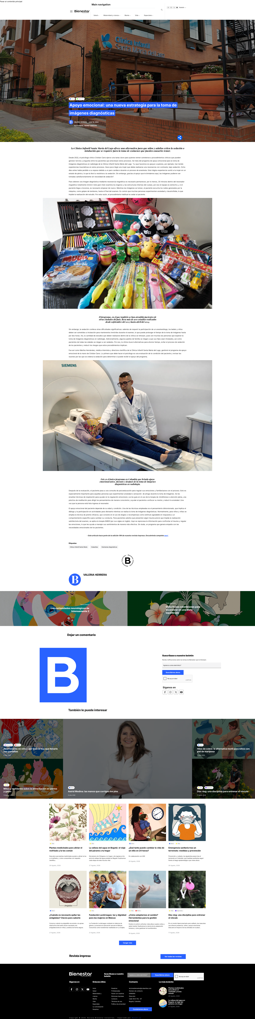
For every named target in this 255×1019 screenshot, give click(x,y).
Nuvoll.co (136, 1018)
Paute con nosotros (117, 993)
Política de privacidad (118, 1004)
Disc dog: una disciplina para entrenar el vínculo (222, 791)
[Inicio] (80, 11)
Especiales (148, 15)
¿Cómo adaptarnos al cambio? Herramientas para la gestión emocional (143, 918)
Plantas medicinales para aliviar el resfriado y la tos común (176, 990)
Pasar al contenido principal (11, 1)
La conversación (98, 1007)
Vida (136, 15)
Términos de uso (116, 1001)
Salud (96, 15)
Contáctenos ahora (140, 1009)
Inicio (94, 988)
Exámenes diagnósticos (109, 547)
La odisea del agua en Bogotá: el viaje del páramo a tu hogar (176, 1002)
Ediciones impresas (117, 996)
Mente (127, 15)
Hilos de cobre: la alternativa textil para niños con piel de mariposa (223, 750)
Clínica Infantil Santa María (78, 547)
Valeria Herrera (80, 122)
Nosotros (96, 1009)
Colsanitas (94, 547)
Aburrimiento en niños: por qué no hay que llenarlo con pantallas (30, 750)
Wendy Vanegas (90, 125)
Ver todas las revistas (173, 957)
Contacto (114, 999)
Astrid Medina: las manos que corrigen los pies (93, 791)
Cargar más (127, 943)
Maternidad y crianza (111, 15)
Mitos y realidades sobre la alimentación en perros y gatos (30, 790)
